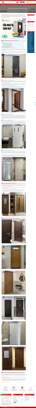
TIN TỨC (26, 4)
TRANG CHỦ (3, 4)
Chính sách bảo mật (27, 399)
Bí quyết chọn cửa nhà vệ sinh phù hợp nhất (6, 46)
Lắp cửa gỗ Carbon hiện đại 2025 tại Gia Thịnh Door (30, 29)
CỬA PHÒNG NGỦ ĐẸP (30, 38)
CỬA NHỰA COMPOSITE (30, 34)
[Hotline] (1, 394)
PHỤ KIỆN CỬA (20, 4)
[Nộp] (17, 2)
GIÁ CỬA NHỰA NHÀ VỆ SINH (31, 46)
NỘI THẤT (17, 4)
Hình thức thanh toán (27, 398)
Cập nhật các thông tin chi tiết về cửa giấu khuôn (30, 28)
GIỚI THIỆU (5, 4)
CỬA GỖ (8, 4)
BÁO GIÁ (24, 4)
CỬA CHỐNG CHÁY (14, 4)
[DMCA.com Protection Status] (14, 402)
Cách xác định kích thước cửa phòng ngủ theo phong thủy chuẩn (30, 24)
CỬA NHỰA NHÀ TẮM (30, 44)
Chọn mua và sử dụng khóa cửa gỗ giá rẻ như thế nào (30, 26)
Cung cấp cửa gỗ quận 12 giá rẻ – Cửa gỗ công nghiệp (30, 23)
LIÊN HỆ (28, 4)
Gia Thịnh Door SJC (13, 407)
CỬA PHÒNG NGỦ (29, 40)
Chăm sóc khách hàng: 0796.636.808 (25, 0)
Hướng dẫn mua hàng (32, 0)
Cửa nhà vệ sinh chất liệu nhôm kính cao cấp (7, 44)
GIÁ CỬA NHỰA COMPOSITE (30, 48)
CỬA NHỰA (10, 4)
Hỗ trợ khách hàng (29, 0)
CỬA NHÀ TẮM (29, 42)
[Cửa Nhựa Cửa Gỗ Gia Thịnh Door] (4, 2)
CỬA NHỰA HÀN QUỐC (30, 36)
